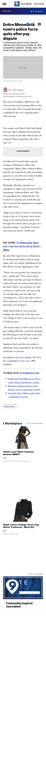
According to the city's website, (18, 357)
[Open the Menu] (4, 4)
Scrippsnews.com (30, 372)
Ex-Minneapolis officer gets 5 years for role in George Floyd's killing (21, 246)
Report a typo (9, 406)
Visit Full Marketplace (34, 423)
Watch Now (38, 4)
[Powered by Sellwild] (39, 574)
